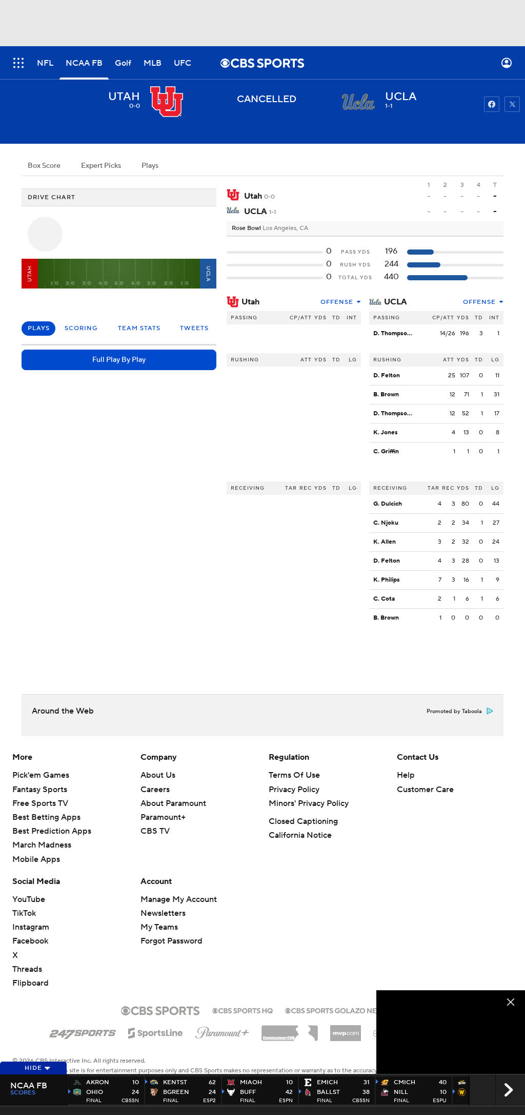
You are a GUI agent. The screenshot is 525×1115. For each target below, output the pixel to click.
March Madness (41, 845)
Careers (155, 789)
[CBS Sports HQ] (242, 1010)
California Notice (300, 835)
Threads (27, 969)
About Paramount (173, 803)
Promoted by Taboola (454, 711)
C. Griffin (386, 451)
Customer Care (425, 789)
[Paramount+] (222, 1031)
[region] (450, 1032)
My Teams (159, 927)
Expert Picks (101, 165)
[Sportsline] (155, 1031)
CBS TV (155, 831)
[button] (18, 63)
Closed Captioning (303, 821)
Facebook (30, 941)
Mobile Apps (36, 859)
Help (406, 775)
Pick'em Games (40, 775)
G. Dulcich (387, 504)
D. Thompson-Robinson (406, 333)
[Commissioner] (289, 1029)
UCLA (395, 302)
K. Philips (386, 580)
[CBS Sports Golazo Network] (344, 1010)
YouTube (28, 899)
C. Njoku (385, 523)
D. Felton (386, 375)
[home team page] (358, 102)
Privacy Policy (294, 789)
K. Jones (385, 432)
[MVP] (345, 1029)
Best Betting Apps (46, 817)
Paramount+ (163, 817)
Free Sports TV (40, 803)
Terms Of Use (294, 775)
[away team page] (166, 102)
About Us (157, 775)
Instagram (30, 927)
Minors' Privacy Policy (309, 803)
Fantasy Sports (39, 789)
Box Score (44, 165)
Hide (33, 1068)
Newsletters (163, 913)
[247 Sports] (82, 1031)
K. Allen (384, 542)
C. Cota (384, 599)
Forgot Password (171, 941)
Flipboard (30, 983)
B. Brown (386, 394)
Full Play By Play (119, 359)
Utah (250, 302)
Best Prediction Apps (51, 831)
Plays (150, 165)
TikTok (24, 913)
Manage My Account (178, 899)
